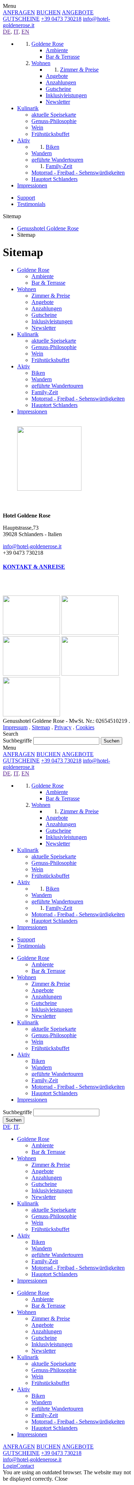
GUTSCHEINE (21, 19)
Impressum (15, 727)
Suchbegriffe (17, 740)
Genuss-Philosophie (53, 347)
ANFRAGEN (19, 12)
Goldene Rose (33, 270)
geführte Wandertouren (57, 386)
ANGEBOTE (78, 12)
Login (9, 1466)
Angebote (42, 302)
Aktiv (23, 366)
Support (26, 198)
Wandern (41, 379)
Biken (38, 373)
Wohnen (26, 289)
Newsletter (43, 328)
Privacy (62, 727)
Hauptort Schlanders (54, 405)
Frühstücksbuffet (50, 360)
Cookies (85, 727)
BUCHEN (48, 12)
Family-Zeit (44, 392)
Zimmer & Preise (50, 296)
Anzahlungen (46, 308)
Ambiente (42, 276)
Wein (37, 354)
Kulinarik (28, 334)
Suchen (13, 1120)
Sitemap (41, 727)
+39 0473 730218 (61, 19)
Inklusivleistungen (52, 321)
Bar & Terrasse (48, 283)
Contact (25, 1466)
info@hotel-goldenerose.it (32, 546)
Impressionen (32, 411)
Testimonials (31, 204)
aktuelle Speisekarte (53, 341)
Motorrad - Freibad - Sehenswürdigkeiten (78, 399)
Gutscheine (44, 315)
